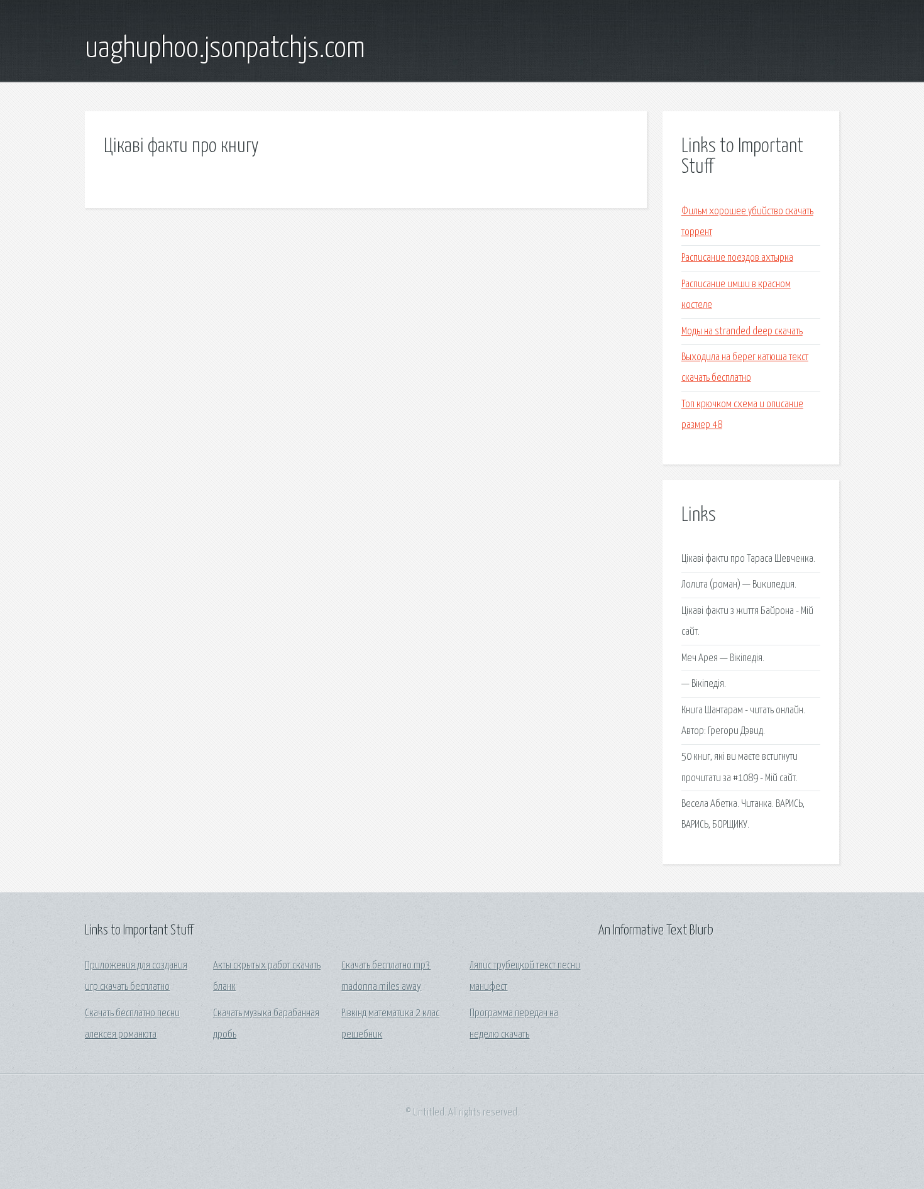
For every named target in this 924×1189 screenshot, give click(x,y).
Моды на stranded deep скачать (742, 331)
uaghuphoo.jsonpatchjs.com (225, 49)
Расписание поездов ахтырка (737, 258)
